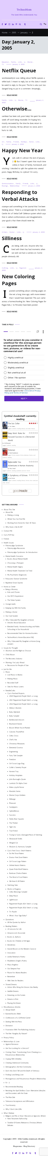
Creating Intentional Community (17, 1063)
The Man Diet (10, 1097)
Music (8, 672)
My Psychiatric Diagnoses (17, 575)
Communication (8, 183)
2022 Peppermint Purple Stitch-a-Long (23, 704)
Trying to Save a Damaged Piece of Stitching (25, 835)
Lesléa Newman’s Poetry (16, 957)
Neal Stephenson (13, 453)
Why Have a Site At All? (14, 527)
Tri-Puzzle (13, 912)
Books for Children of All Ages (18, 941)
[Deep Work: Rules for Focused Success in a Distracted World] (5, 438)
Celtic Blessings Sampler (18, 892)
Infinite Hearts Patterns (17, 865)
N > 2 (8, 1083)
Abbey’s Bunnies (15, 708)
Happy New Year (22, 150)
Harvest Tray (14, 771)
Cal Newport (7, 443)
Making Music (12, 679)
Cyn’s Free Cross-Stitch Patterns (19, 851)
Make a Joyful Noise (16, 787)
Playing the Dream (14, 1003)
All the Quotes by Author (16, 922)
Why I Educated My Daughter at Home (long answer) (23, 642)
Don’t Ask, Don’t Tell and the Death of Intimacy (22, 1071)
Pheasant (12, 803)
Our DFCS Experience (15, 596)
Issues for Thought (11, 648)
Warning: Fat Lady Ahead (15, 663)
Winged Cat (13, 843)
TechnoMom (24, 9)
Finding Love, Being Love (14, 1075)
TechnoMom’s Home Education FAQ (20, 637)
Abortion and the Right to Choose (18, 651)
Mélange (12, 799)
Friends (16, 142)
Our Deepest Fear (13, 969)
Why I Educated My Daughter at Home (20, 620)
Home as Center (10, 587)
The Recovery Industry (14, 658)
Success (12, 815)
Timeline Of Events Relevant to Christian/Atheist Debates (24, 1124)
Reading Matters (11, 926)
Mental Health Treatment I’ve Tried (19, 571)
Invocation (11, 953)
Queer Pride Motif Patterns (18, 869)
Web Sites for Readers (15, 980)
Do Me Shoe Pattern (16, 853)
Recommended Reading (14, 1087)
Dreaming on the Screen (16, 995)
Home (31, 142)
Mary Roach (12, 468)
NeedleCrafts (10, 691)
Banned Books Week (13, 1014)
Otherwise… (16, 108)
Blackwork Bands (15, 724)
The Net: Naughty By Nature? (16, 1034)
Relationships (14, 186)
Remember (11, 977)
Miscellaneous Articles (12, 1007)
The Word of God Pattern (18, 877)
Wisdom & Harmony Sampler (20, 847)
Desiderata (11, 945)
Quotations (10, 920)
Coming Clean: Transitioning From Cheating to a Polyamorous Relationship (23, 1053)
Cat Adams (12, 426)
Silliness (12, 238)
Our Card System (12, 616)
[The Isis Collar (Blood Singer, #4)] (5, 428)
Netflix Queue (19, 70)
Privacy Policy (9, 1037)
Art (3, 142)
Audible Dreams (13, 991)
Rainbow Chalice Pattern (18, 873)
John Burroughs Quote (17, 779)
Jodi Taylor (12, 478)
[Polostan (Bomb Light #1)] (5, 455)
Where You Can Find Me (16, 519)
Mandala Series (14, 791)
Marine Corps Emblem (17, 795)
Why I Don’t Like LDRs (14, 1109)
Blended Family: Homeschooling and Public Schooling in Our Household (23, 628)
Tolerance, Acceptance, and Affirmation (20, 1101)
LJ (24, 62)
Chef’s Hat (13, 740)
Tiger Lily (12, 827)
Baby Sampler (14, 716)
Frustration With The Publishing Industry (20, 1030)
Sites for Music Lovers (15, 687)
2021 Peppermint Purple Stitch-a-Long (23, 700)
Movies (29, 62)
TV (3, 64)
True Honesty (11, 1105)
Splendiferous (14, 811)
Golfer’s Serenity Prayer (17, 767)
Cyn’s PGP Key (9, 535)
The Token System (13, 600)
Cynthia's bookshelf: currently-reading (20, 417)
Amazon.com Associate (16, 933)
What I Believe (9, 1113)
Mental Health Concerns (14, 556)
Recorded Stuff (12, 683)
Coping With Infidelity (14, 1059)
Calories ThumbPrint (16, 732)
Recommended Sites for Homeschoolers (22, 633)
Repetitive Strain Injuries (14, 583)
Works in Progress (14, 889)
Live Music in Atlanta (14, 675)
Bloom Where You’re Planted (19, 728)
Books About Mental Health (17, 559)
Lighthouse (13, 900)
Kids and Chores (13, 592)
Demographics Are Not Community (18, 1067)
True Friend (13, 831)
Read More (12, 95)
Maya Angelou (12, 965)
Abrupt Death (10, 1010)
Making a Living (13, 515)
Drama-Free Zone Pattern (18, 857)
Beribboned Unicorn (16, 720)
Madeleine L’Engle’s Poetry (17, 961)
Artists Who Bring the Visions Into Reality (22, 987)
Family (13, 62)
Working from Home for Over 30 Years (21, 523)
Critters (4, 232)
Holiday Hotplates (15, 775)
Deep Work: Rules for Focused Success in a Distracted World (21, 437)
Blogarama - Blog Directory (24, 1146)
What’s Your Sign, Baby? (18, 916)
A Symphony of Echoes (18, 475)
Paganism (22, 268)
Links (20, 62)
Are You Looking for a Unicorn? (17, 1048)
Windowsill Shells (15, 839)
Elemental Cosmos (16, 748)
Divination (9, 1026)
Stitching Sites (12, 885)
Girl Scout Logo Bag (16, 763)
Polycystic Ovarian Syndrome (16, 579)
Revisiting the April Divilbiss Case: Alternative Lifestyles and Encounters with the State (25, 1092)
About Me (9, 512)
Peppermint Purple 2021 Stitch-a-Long (23, 904)
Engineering (13, 751)
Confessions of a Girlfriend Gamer (18, 1018)
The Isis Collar (14, 423)
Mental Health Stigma (15, 567)
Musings (5, 186)
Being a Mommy (12, 589)
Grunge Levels (11, 604)
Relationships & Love (11, 1041)
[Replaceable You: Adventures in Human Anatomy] (5, 467)
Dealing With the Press (14, 1022)
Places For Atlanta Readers (17, 972)
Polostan (11, 450)
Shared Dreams (11, 984)
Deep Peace (13, 896)
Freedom (12, 759)
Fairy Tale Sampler (16, 756)
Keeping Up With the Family (16, 608)
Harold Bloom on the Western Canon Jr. (21, 949)
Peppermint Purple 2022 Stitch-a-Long (23, 908)
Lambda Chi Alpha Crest (18, 783)
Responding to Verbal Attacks (20, 195)
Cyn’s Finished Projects (15, 693)
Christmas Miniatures (17, 744)
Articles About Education (16, 623)
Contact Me (8, 531)
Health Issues (9, 543)
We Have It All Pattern (17, 881)
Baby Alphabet (14, 712)
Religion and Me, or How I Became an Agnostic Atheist (26, 1116)
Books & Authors (14, 937)
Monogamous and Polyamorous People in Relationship (26, 1079)
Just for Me (8, 669)
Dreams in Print (12, 999)
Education (5, 62)
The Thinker (13, 823)
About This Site (9, 509)
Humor (12, 232)
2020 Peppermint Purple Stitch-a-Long (23, 696)
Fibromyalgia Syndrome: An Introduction (22, 552)
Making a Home (11, 612)
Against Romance (12, 1044)
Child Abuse (10, 655)
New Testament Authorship (17, 1119)
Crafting (5, 268)
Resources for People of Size (17, 665)
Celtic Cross (13, 736)
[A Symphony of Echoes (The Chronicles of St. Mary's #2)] (5, 480)
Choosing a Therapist (15, 563)
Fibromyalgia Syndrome (14, 545)
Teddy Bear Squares (16, 819)
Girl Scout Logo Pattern (17, 861)
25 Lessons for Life (14, 929)
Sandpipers (13, 807)
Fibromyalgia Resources (16, 548)
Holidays (24, 142)
